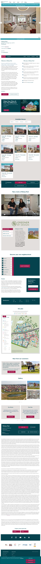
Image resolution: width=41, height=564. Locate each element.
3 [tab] (21, 402)
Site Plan (28, 56)
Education (5, 258)
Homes (25, 56)
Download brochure (20, 185)
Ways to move (14, 2)
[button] (3, 316)
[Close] (40, 560)
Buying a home (18, 2)
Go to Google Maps (33, 289)
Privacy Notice (4, 554)
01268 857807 (9, 56)
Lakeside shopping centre (4, 287)
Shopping (5, 274)
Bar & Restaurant (6, 269)
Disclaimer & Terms (5, 553)
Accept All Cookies (30, 562)
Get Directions (5, 429)
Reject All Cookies (30, 560)
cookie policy (21, 558)
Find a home (10, 2)
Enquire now (33, 182)
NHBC (12, 554)
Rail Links (5, 260)
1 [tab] (19, 402)
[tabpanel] (20, 368)
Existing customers (25, 2)
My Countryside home (37, 2)
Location (33, 56)
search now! (23, 5)
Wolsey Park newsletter (30, 82)
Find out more (10, 416)
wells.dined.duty (7, 46)
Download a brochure (14, 94)
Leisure (5, 265)
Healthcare (5, 267)
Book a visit (5, 94)
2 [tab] (20, 402)
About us (22, 2)
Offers (37, 56)
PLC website (13, 553)
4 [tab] (22, 420)
